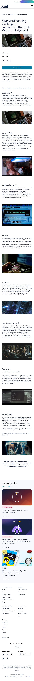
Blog (3, 14)
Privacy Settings (17, 677)
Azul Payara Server (6, 597)
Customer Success (22, 589)
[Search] (2, 2)
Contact (4, 632)
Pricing (3, 602)
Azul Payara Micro (6, 594)
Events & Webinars (22, 613)
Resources (20, 611)
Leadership (4, 624)
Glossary (4, 635)
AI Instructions (5, 637)
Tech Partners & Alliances (8, 611)
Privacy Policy (14, 676)
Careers (4, 627)
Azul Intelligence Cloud (7, 599)
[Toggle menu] (32, 6)
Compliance (6, 676)
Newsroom (20, 608)
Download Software (23, 592)
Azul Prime (4, 592)
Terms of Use (27, 676)
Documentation (22, 594)
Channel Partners (6, 608)
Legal (21, 676)
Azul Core (4, 589)
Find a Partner (5, 613)
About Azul (4, 622)
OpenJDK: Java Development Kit (17, 14)
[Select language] (6, 2)
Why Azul (4, 630)
